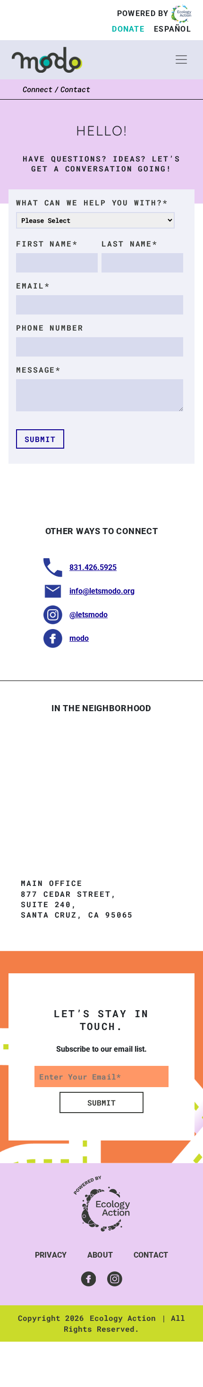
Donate (128, 29)
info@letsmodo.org (102, 591)
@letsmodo (88, 614)
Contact (151, 1255)
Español (172, 29)
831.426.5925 (93, 567)
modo (79, 638)
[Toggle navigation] (181, 59)
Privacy (51, 1255)
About (100, 1255)
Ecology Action (123, 1318)
